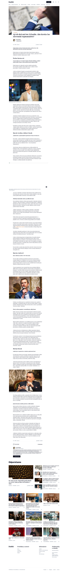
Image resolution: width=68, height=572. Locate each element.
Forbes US (10, 507)
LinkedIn (54, 569)
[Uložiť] (58, 469)
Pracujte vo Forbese (42, 551)
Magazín (18, 552)
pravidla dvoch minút (19, 226)
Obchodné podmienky (55, 550)
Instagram (50, 569)
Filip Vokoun (45, 469)
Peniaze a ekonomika (15, 4)
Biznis (9, 4)
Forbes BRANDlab (45, 482)
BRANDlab (38, 4)
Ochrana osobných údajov (55, 553)
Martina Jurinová (45, 488)
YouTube (58, 569)
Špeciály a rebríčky (23, 4)
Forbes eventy (43, 4)
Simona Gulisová (45, 525)
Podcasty (29, 4)
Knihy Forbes (48, 4)
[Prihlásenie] (53, 2)
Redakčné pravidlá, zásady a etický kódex (55, 555)
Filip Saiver (10, 485)
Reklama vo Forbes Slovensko (43, 550)
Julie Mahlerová (11, 525)
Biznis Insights (33, 4)
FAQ (39, 552)
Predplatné (19, 550)
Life (19, 4)
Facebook (44, 569)
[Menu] (58, 2)
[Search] (56, 2)
